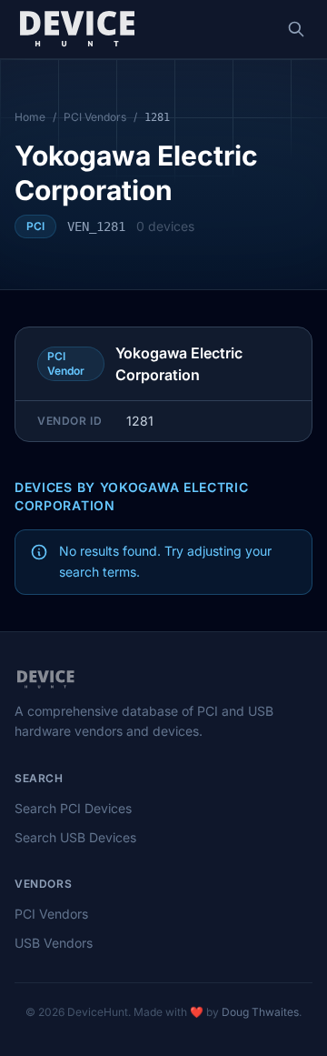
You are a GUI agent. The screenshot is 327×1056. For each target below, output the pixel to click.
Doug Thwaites (260, 1012)
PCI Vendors (95, 117)
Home (30, 117)
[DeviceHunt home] (77, 29)
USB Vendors (54, 942)
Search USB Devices (75, 837)
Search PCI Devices (73, 808)
